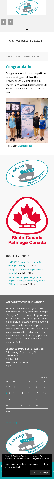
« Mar (8, 422)
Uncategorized (25, 145)
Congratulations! (21, 66)
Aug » (15, 422)
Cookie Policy (18, 467)
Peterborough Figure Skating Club (27, 7)
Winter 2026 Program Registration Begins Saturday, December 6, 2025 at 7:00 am (27, 280)
